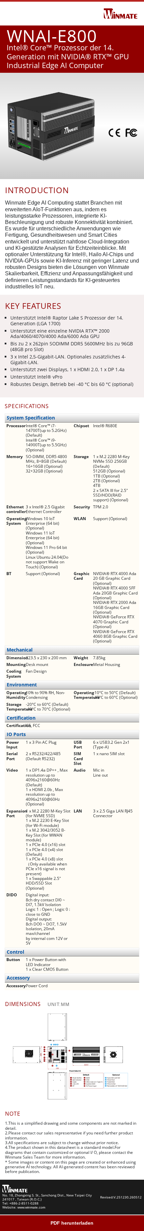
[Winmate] (120, 13)
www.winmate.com (31, 1207)
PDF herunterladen (72, 1223)
